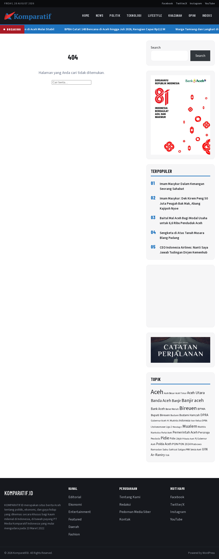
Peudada (155, 439)
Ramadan (156, 449)
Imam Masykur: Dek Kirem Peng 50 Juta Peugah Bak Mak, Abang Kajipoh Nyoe (184, 203)
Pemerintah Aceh (185, 432)
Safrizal (173, 449)
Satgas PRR (184, 449)
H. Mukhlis (172, 421)
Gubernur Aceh (158, 421)
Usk (167, 455)
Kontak (124, 519)
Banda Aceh (161, 401)
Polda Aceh (164, 444)
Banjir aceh (193, 400)
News (99, 15)
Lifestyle (155, 15)
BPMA (201, 409)
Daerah (73, 527)
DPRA (204, 415)
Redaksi (125, 504)
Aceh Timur (180, 393)
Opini (192, 15)
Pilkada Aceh (188, 438)
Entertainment (79, 512)
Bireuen (188, 408)
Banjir (176, 400)
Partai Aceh (166, 432)
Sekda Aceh (195, 449)
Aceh (157, 392)
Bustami (174, 415)
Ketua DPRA (201, 420)
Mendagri (177, 427)
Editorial (74, 497)
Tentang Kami (129, 497)
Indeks (207, 15)
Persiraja (204, 432)
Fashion (74, 534)
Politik (115, 15)
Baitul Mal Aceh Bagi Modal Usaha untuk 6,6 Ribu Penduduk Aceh (183, 220)
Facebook (167, 3)
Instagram (196, 3)
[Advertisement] (180, 296)
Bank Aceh (158, 409)
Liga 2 (169, 427)
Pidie (165, 438)
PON (175, 444)
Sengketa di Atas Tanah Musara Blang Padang (182, 235)
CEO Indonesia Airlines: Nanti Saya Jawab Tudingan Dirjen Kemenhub (184, 250)
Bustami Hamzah (189, 415)
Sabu (165, 449)
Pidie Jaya (176, 439)
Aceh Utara (196, 393)
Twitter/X (181, 3)
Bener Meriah (172, 409)
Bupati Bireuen (160, 415)
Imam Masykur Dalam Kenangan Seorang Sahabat (182, 186)
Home (85, 15)
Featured (74, 519)
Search (156, 47)
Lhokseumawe (158, 427)
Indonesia (184, 421)
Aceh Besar (169, 393)
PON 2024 (185, 444)
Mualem (189, 426)
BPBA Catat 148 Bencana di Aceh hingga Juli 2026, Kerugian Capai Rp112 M (113, 29)
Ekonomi (75, 504)
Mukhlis (202, 427)
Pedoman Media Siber (135, 512)
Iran (193, 420)
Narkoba (156, 433)
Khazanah (175, 15)
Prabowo (196, 444)
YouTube (210, 3)
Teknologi (134, 15)
